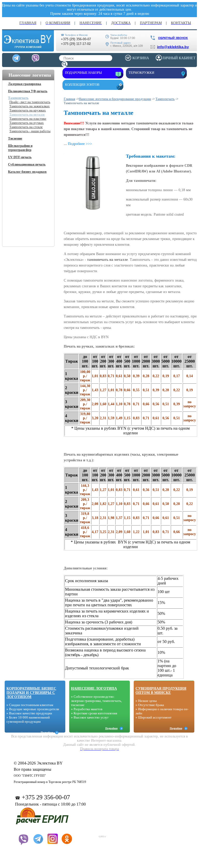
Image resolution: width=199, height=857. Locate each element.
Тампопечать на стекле (26, 127)
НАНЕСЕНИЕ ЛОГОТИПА (94, 688)
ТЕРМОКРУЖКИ (141, 73)
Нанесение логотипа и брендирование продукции (115, 99)
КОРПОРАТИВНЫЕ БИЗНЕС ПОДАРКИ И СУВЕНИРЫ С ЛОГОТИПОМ (31, 693)
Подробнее (47, 732)
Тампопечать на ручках (26, 123)
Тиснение (15, 138)
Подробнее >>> (80, 144)
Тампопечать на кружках (27, 110)
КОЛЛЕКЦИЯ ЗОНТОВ (82, 85)
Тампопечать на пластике (27, 119)
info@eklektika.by (173, 47)
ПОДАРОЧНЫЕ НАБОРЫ (83, 73)
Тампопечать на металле (27, 114)
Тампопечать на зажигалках (29, 106)
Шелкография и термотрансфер (20, 148)
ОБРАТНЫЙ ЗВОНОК (173, 37)
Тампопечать (18, 98)
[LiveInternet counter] (86, 836)
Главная (69, 99)
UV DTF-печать (20, 157)
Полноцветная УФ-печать (27, 91)
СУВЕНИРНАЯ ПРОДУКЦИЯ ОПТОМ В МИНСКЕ (161, 691)
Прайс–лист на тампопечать (29, 102)
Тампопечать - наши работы (30, 131)
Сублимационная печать (27, 164)
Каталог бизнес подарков (27, 172)
